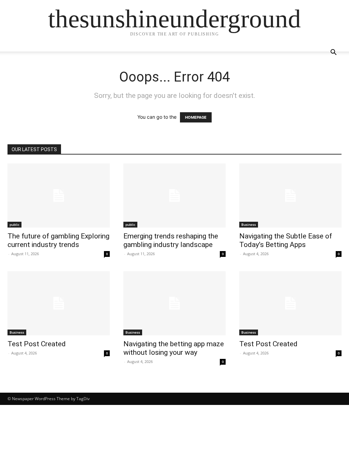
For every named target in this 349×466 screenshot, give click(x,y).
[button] (333, 53)
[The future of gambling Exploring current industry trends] (58, 195)
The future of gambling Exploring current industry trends (58, 240)
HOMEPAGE (196, 117)
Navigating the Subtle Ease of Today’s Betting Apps (285, 240)
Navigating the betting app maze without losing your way (173, 348)
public (14, 224)
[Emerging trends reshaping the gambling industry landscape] (174, 195)
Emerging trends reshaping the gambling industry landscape (170, 240)
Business (248, 224)
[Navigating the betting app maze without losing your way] (174, 303)
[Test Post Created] (58, 303)
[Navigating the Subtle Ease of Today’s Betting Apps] (290, 195)
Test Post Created (36, 344)
